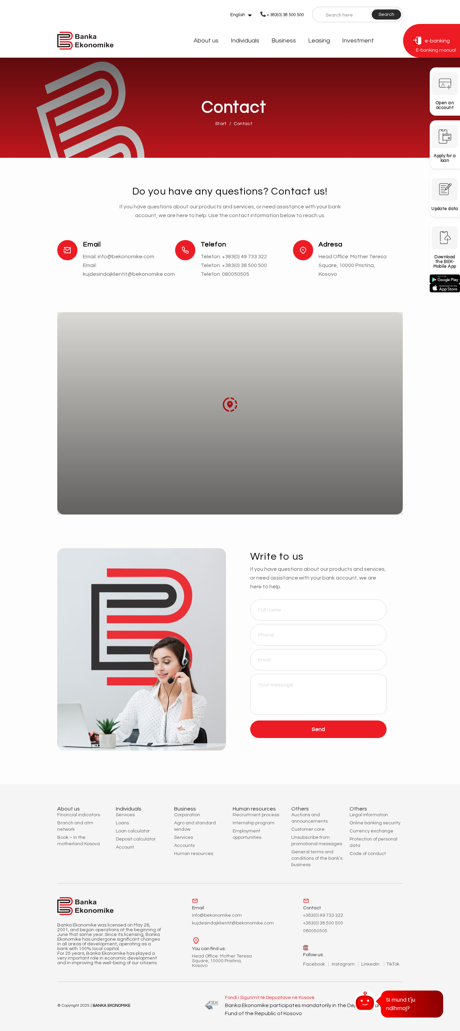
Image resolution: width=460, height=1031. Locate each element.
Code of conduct (368, 853)
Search (386, 14)
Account (125, 847)
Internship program (253, 823)
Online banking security (375, 823)
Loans (122, 823)
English (237, 14)
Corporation (187, 815)
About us (206, 40)
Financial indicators (78, 815)
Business (283, 40)
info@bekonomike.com (126, 256)
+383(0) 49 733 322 (244, 256)
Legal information (369, 815)
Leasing (319, 40)
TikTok (392, 964)
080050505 (235, 274)
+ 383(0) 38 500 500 (285, 14)
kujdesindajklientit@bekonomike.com (129, 274)
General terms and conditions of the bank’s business (316, 858)
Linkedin (371, 964)
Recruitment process (256, 815)
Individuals (245, 40)
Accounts (184, 845)
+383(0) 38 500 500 (244, 265)
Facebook (314, 964)
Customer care (308, 829)
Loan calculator (133, 831)
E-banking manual (436, 50)
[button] (230, 404)
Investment (358, 40)
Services (125, 815)
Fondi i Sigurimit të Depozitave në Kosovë (270, 997)
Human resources (193, 853)
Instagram (343, 964)
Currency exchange (371, 831)
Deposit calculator (136, 839)
